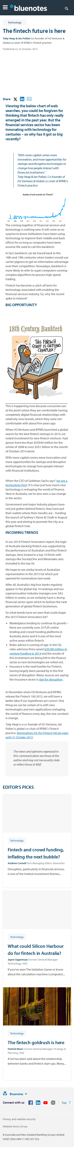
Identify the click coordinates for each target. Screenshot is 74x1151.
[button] (5, 7)
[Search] (66, 8)
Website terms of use (15, 1126)
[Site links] (26, 1094)
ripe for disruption (51, 679)
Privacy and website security (19, 1119)
